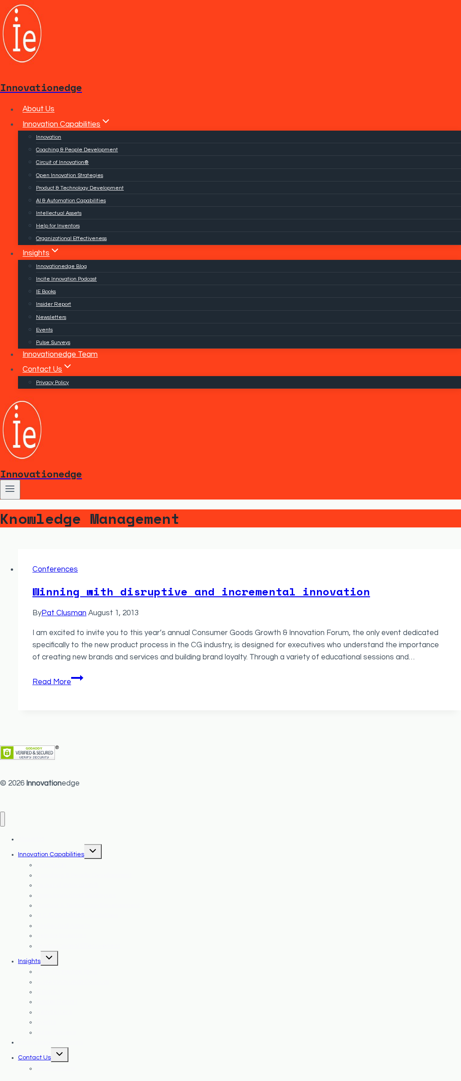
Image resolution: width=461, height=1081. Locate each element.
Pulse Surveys (53, 342)
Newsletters (51, 317)
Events (44, 330)
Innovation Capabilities (51, 854)
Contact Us (34, 1057)
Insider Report (53, 304)
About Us (38, 109)
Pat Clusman (63, 613)
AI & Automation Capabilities (71, 201)
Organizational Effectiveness (71, 238)
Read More (57, 682)
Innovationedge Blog (61, 266)
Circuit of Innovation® (62, 162)
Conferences (55, 569)
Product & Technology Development (80, 188)
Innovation (48, 137)
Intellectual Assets (58, 213)
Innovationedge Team (60, 354)
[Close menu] (2, 819)
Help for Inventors (58, 226)
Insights (29, 961)
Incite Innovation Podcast (66, 279)
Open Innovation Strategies (69, 175)
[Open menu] (10, 490)
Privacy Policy (52, 383)
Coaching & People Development (77, 150)
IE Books (46, 292)
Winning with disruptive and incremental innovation (201, 591)
